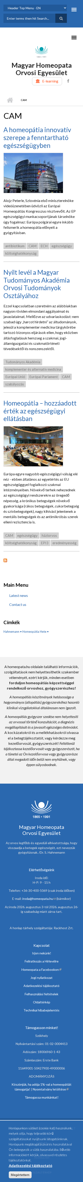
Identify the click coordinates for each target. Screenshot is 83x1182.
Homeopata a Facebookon (41, 969)
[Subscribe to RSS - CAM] (41, 559)
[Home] (41, 51)
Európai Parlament (43, 377)
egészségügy (62, 246)
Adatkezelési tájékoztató (41, 986)
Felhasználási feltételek (41, 994)
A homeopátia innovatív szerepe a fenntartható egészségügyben (37, 137)
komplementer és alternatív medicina (33, 369)
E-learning (50, 81)
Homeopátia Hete (34, 631)
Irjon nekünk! (41, 953)
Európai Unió (15, 377)
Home (9, 100)
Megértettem (20, 1175)
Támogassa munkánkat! (42, 1097)
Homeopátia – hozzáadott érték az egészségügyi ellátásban (40, 410)
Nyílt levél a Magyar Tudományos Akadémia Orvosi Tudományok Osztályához (36, 283)
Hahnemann (11, 631)
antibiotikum (14, 246)
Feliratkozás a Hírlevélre (42, 961)
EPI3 (44, 543)
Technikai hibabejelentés (41, 1010)
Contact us (17, 604)
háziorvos (49, 535)
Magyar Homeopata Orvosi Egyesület (42, 68)
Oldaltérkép (41, 1002)
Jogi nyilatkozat (41, 978)
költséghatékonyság (21, 253)
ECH (44, 246)
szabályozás (14, 384)
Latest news (18, 595)
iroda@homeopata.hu (39, 899)
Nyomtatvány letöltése (51, 1089)
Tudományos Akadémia (22, 362)
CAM (32, 246)
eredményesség (65, 543)
